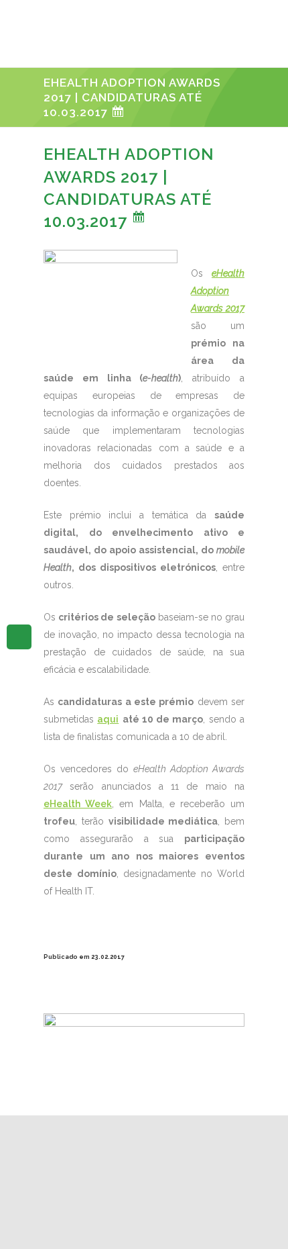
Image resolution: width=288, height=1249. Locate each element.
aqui (108, 719)
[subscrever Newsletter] (19, 636)
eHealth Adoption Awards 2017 (217, 291)
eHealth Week (78, 803)
